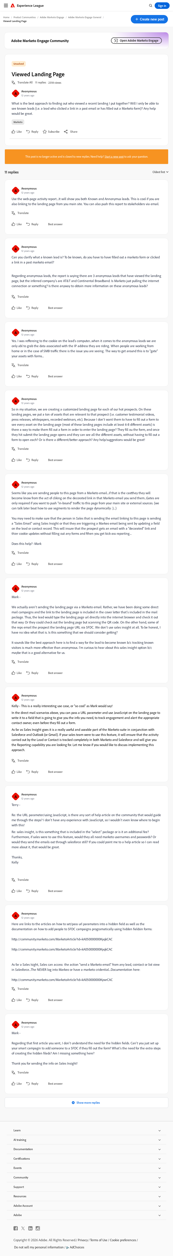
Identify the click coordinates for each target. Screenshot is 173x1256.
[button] (149, 19)
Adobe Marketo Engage (52, 17)
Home (6, 17)
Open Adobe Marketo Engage (139, 40)
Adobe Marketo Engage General (84, 17)
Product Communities (25, 17)
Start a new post (114, 156)
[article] (85, 207)
